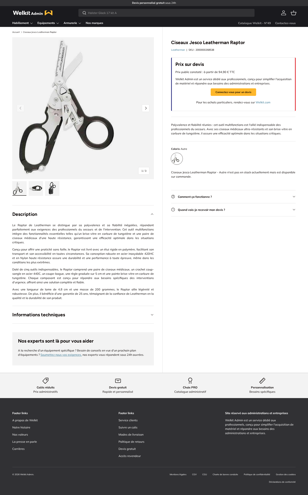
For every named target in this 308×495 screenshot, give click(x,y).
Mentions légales (178, 474)
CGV (194, 474)
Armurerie (70, 23)
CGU (204, 474)
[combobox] (166, 13)
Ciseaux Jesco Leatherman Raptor (40, 32)
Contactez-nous (285, 23)
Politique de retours (131, 441)
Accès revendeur (130, 456)
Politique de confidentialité (257, 474)
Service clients (128, 420)
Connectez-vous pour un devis (233, 92)
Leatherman (178, 49)
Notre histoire (21, 427)
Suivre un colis (128, 427)
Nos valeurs (20, 434)
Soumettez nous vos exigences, (61, 354)
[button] (293, 13)
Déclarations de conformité (282, 482)
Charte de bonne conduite (225, 474)
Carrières (18, 449)
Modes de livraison (131, 434)
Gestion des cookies (286, 474)
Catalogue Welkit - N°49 (254, 23)
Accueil (16, 32)
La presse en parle (24, 441)
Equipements (46, 23)
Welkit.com (263, 102)
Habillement (20, 23)
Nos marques (94, 23)
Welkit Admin (27, 474)
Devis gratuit (127, 449)
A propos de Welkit (25, 420)
